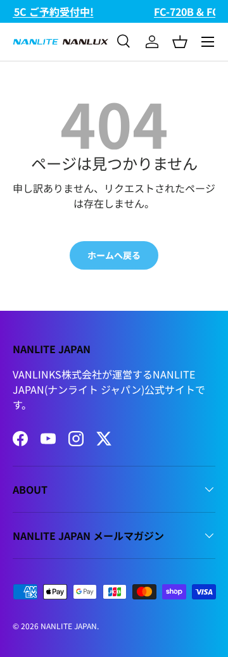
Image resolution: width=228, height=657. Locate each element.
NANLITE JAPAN (69, 625)
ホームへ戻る (114, 255)
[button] (180, 42)
